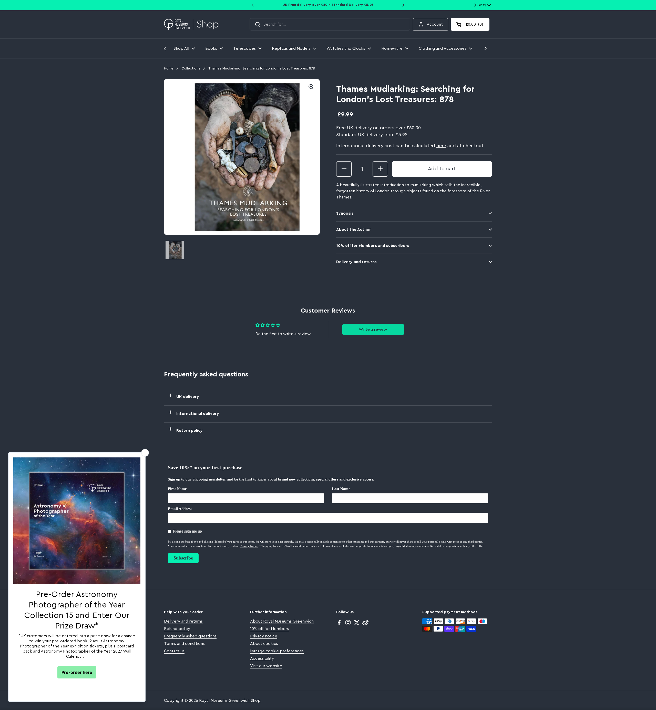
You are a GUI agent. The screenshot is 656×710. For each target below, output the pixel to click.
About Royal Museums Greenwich (282, 621)
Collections (190, 68)
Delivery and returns (183, 621)
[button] (470, 24)
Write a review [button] (373, 329)
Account (435, 24)
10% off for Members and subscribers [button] (372, 246)
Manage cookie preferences (277, 651)
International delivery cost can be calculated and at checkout (410, 145)
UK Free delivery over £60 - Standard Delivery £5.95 (328, 5)
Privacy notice (263, 636)
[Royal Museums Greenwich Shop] (191, 24)
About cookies (264, 644)
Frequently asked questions (190, 636)
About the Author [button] (353, 229)
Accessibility (262, 658)
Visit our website (266, 666)
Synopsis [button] (344, 213)
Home (168, 68)
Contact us (174, 651)
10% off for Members (269, 629)
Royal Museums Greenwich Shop (230, 700)
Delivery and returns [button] (356, 262)
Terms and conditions (184, 644)
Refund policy (177, 629)
